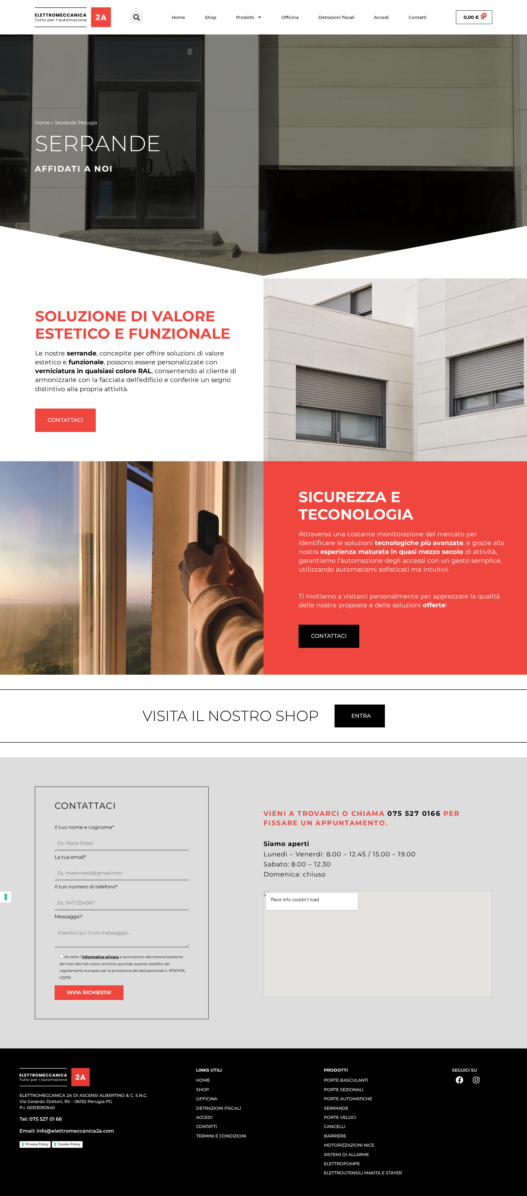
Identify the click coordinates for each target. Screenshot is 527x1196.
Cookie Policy (69, 1144)
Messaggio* (69, 916)
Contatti (418, 17)
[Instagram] (476, 1079)
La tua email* (70, 857)
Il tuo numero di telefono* (86, 886)
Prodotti (245, 17)
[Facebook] (459, 1079)
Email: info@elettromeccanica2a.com (67, 1131)
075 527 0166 (414, 813)
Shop (211, 17)
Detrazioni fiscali (336, 17)
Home (178, 17)
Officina (290, 17)
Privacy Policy (37, 1144)
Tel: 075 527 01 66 (41, 1119)
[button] (137, 17)
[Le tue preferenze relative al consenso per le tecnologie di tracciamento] (6, 897)
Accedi (381, 17)
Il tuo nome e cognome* (84, 827)
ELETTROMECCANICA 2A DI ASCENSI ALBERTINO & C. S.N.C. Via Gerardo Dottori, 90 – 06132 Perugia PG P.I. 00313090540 (83, 1101)
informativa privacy (100, 957)
